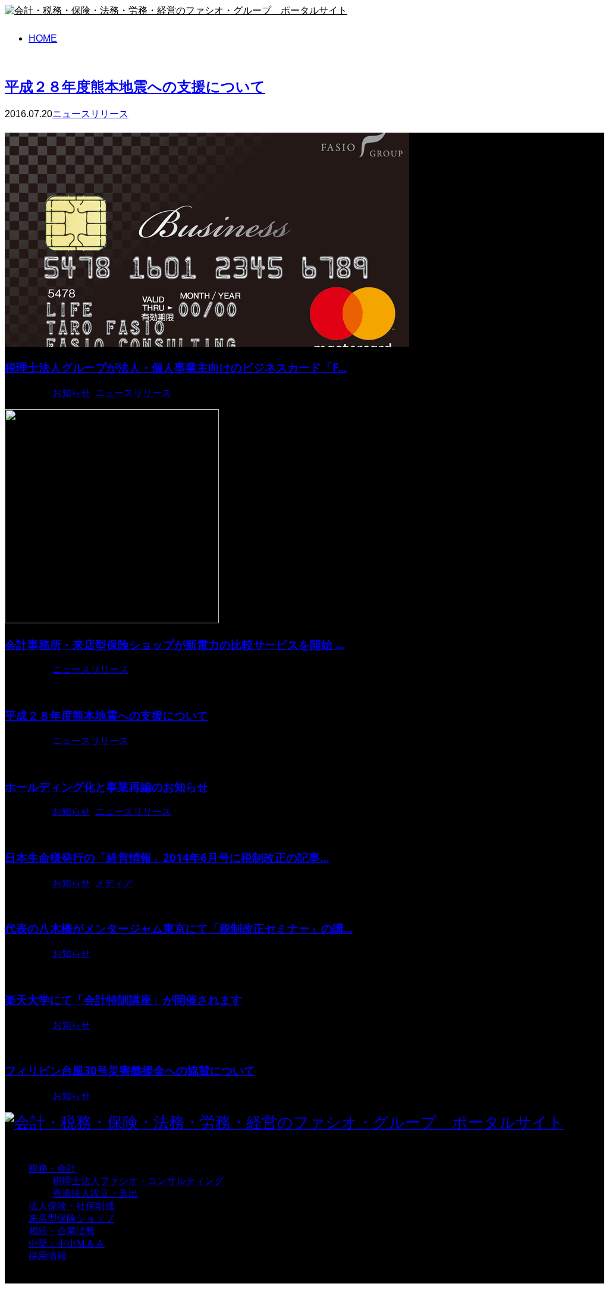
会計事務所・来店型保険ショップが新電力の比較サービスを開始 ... (174, 644)
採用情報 (48, 1256)
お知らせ (71, 393)
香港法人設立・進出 (95, 1193)
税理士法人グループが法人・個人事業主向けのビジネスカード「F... (176, 367)
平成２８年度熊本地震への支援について (135, 86)
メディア (114, 883)
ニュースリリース (90, 114)
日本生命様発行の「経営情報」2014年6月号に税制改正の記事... (167, 857)
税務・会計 (52, 1168)
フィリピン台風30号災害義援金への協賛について (130, 1070)
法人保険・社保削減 (71, 1206)
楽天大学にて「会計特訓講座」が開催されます (123, 999)
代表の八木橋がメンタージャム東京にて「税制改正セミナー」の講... (179, 928)
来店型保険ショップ (71, 1218)
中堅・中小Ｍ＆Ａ (67, 1243)
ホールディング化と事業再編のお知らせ (106, 786)
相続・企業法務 (62, 1231)
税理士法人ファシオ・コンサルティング (138, 1181)
